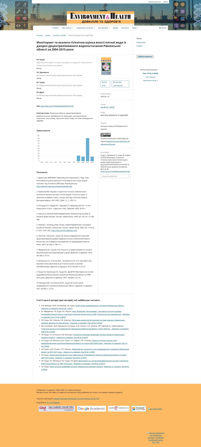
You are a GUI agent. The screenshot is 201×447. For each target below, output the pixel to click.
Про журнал (67, 28)
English (139, 46)
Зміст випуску (150, 77)
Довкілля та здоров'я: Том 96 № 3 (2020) (72, 337)
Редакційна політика (85, 28)
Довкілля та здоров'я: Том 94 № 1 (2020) (79, 352)
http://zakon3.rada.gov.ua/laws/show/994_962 (54, 186)
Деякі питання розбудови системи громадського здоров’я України (76, 366)
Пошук (163, 28)
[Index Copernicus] (118, 409)
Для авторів (103, 28)
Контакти (125, 28)
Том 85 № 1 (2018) (59, 35)
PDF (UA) (104, 84)
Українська (141, 42)
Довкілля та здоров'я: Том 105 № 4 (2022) (86, 323)
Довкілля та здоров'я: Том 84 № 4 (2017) (89, 364)
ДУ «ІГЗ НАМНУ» (53, 402)
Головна (55, 28)
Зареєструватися (154, 2)
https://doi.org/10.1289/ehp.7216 (64, 230)
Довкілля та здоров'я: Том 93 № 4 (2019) (71, 358)
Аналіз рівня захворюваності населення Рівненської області (99, 305)
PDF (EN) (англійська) (117, 84)
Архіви (115, 28)
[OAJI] (57, 409)
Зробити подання (145, 56)
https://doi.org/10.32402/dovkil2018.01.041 (57, 106)
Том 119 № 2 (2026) (150, 73)
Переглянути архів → (150, 80)
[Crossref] (139, 409)
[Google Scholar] (91, 409)
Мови (134, 28)
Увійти (165, 2)
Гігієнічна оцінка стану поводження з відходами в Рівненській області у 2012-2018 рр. (76, 329)
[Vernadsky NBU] (155, 409)
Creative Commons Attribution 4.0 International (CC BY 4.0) (76, 399)
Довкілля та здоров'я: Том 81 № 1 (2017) (57, 308)
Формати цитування (109, 176)
